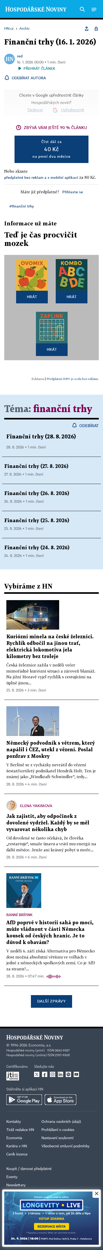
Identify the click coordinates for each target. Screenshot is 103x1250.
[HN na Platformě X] (36, 1074)
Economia (14, 1138)
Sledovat (35, 110)
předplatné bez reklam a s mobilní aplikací (41, 177)
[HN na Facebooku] (44, 1074)
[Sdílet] (86, 28)
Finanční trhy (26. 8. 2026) (36, 493)
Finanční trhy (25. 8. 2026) (36, 520)
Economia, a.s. (40, 1045)
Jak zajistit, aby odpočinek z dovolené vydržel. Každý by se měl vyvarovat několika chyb (47, 823)
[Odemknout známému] (96, 28)
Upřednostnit (72, 110)
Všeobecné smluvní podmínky (65, 1146)
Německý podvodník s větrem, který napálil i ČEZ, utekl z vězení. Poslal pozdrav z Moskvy (50, 750)
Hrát (32, 296)
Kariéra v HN (16, 1146)
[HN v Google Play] (24, 1099)
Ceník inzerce (16, 1154)
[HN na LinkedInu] (60, 1074)
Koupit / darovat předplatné (29, 1169)
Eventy (11, 1177)
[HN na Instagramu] (52, 1074)
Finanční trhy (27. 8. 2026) (36, 466)
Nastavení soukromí (57, 1138)
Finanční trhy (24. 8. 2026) (36, 548)
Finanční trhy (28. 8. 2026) (41, 436)
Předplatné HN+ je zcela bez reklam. (72, 379)
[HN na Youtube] (76, 1074)
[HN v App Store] (60, 1099)
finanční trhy (62, 409)
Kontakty (13, 1122)
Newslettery (16, 1185)
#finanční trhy (22, 206)
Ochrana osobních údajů (61, 1122)
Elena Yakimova (36, 805)
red (20, 56)
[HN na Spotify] (68, 1074)
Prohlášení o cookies (57, 1130)
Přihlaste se (72, 192)
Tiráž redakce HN (20, 1130)
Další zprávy (51, 1001)
